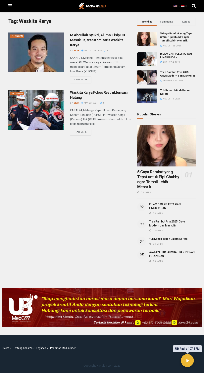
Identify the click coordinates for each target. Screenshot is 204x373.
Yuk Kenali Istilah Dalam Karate (168, 238)
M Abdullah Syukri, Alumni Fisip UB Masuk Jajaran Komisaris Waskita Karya (97, 40)
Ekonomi (17, 36)
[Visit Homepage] (92, 6)
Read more (82, 79)
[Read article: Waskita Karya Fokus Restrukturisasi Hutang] (36, 110)
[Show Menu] (10, 6)
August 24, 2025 (92, 50)
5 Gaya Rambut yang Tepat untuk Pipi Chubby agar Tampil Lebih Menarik (176, 37)
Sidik (76, 50)
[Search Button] (194, 6)
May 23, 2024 (90, 103)
